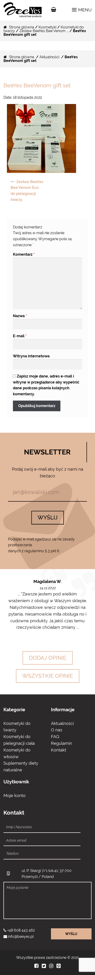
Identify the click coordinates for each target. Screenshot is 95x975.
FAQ (55, 736)
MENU (84, 9)
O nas (56, 729)
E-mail (20, 336)
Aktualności (49, 57)
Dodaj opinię (47, 657)
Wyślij (48, 517)
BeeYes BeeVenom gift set (37, 85)
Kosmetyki (47, 27)
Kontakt (58, 750)
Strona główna (21, 27)
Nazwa (20, 316)
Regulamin (61, 743)
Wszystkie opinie (47, 675)
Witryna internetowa (31, 356)
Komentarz (24, 254)
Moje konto (14, 795)
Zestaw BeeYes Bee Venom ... (43, 31)
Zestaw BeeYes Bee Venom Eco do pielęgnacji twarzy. (27, 191)
